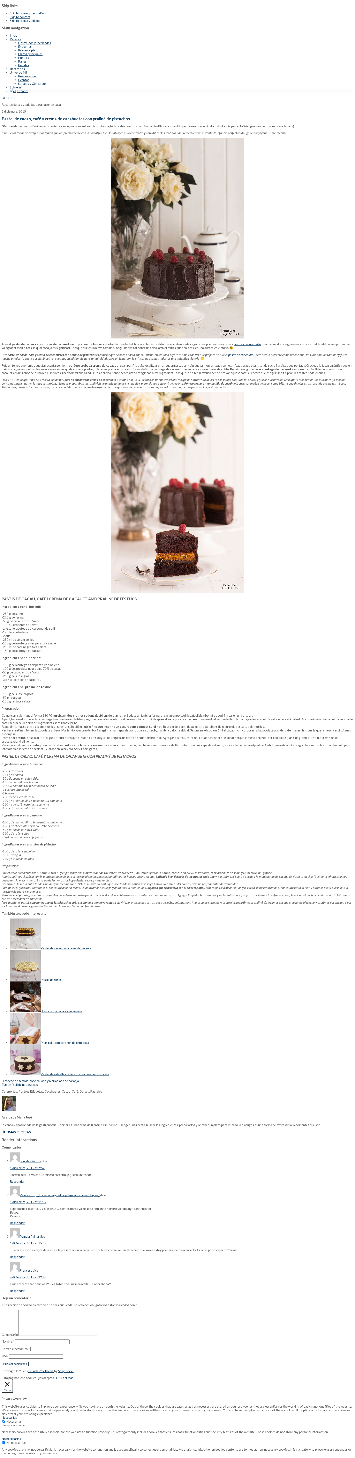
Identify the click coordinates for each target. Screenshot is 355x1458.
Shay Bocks (66, 1371)
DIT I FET (8, 98)
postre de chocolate (240, 355)
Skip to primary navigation (28, 13)
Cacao (66, 1091)
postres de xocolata (247, 344)
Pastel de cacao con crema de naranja (66, 948)
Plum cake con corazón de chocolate (65, 1042)
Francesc (26, 1270)
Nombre (8, 1341)
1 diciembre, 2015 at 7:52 (27, 1168)
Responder (17, 1181)
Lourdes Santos (30, 1161)
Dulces (84, 1091)
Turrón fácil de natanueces (20, 1084)
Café (75, 1091)
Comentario (10, 1334)
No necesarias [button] (11, 1439)
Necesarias (14, 1421)
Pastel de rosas (51, 979)
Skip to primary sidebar (25, 20)
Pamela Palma (29, 1236)
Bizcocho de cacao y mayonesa (61, 1011)
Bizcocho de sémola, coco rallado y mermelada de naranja (40, 1081)
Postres (23, 1091)
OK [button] (58, 1378)
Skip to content (20, 17)
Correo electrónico (16, 1349)
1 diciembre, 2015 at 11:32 (28, 1202)
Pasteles (96, 1091)
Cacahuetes (53, 1091)
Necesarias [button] (9, 1417)
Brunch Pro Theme (41, 1371)
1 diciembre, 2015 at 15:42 (28, 1243)
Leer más (67, 1378)
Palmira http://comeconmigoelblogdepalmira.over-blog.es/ (60, 1195)
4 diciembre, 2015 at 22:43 (28, 1277)
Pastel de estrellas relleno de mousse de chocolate (75, 1074)
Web (5, 1356)
